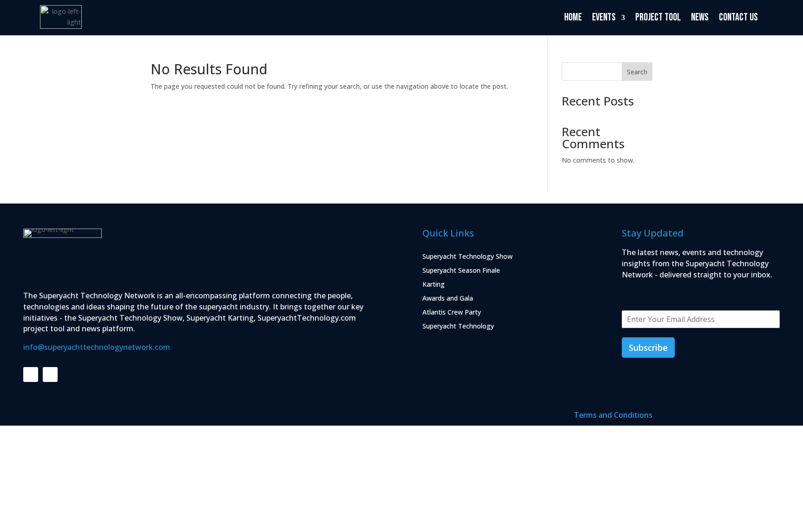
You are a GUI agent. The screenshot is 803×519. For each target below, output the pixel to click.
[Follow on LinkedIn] (30, 374)
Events (604, 17)
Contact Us (738, 17)
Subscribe (648, 347)
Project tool (658, 17)
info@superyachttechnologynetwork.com (96, 347)
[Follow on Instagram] (50, 374)
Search (637, 71)
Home (573, 17)
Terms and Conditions (613, 415)
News (700, 17)
